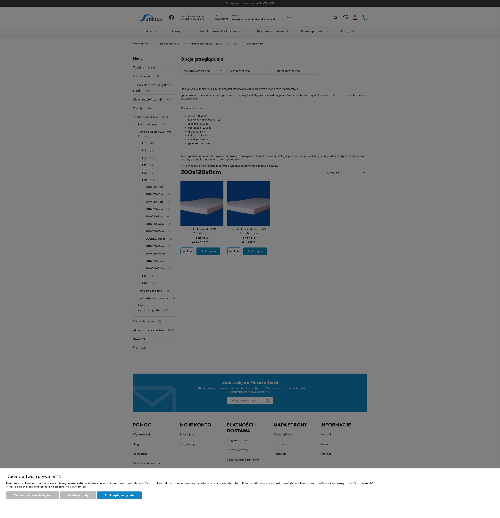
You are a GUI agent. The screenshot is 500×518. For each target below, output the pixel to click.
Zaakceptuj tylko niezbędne (32, 495)
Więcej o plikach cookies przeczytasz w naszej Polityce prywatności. (46, 486)
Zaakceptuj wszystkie (119, 495)
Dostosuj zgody (78, 495)
